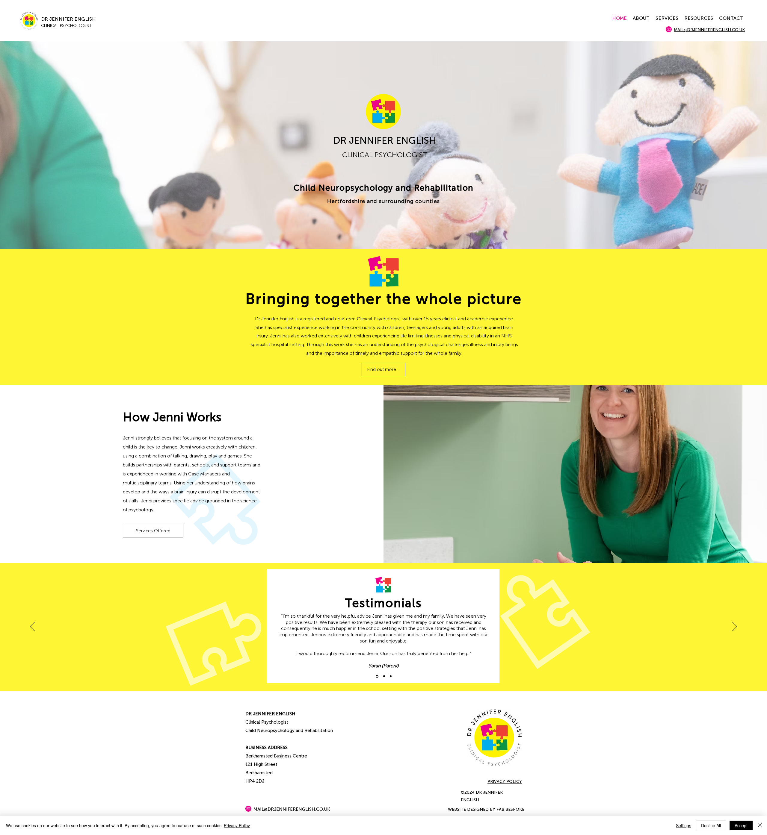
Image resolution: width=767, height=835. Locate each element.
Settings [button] (683, 825)
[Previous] (32, 627)
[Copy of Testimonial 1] (384, 676)
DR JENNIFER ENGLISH (68, 19)
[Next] (734, 627)
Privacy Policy (237, 825)
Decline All (711, 825)
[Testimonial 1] (377, 676)
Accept (741, 825)
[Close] (759, 825)
